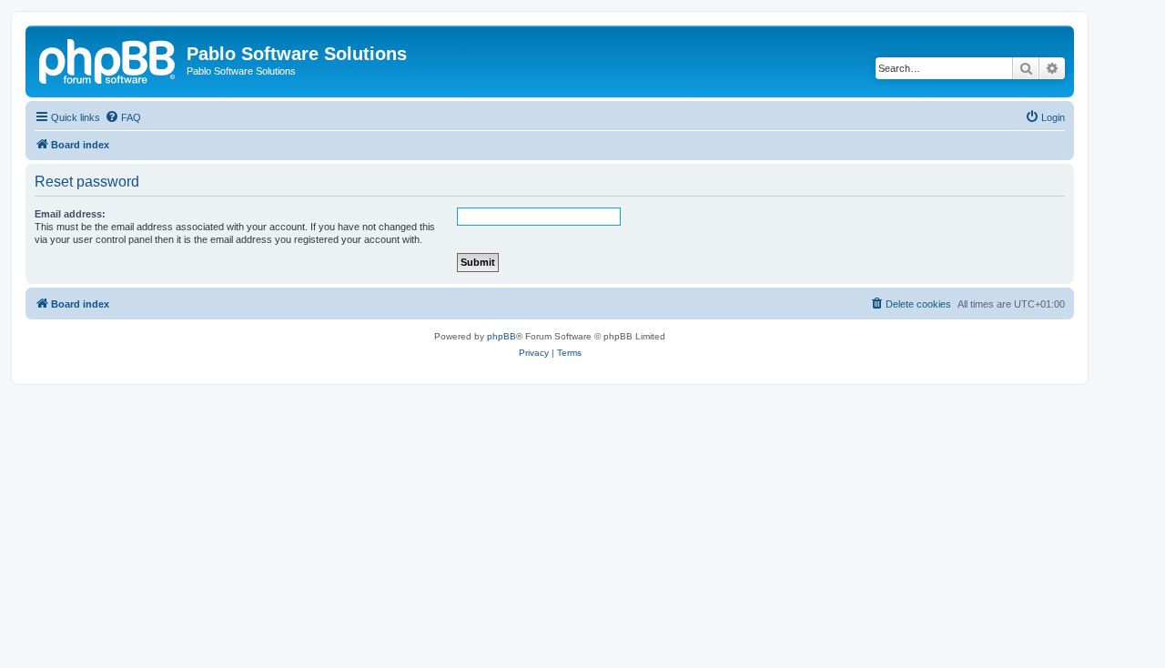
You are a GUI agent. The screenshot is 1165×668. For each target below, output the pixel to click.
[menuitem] (123, 117)
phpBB (501, 336)
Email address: (70, 213)
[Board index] (108, 59)
